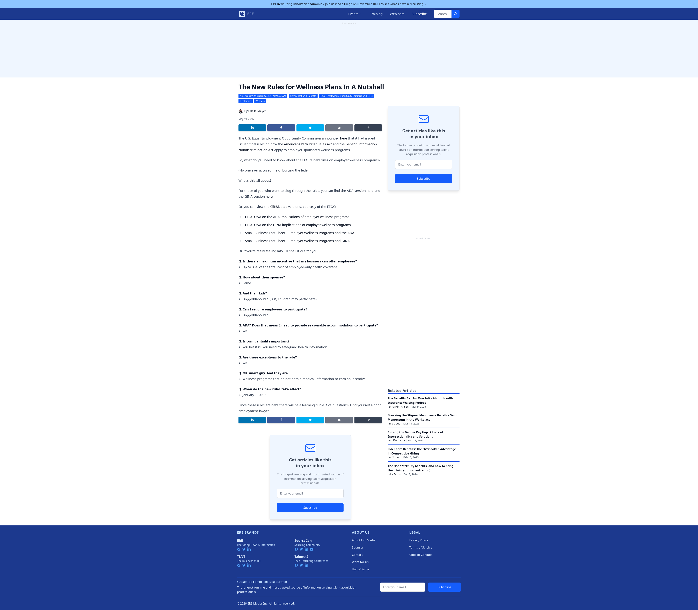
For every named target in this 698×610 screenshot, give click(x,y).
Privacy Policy (418, 540)
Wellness (260, 101)
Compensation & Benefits (303, 95)
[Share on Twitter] (310, 127)
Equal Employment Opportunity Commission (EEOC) (346, 95)
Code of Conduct (420, 555)
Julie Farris (394, 474)
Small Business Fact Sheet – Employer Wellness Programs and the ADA (299, 233)
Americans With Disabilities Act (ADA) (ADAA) (263, 95)
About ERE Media (363, 540)
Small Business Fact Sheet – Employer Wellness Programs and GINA (297, 241)
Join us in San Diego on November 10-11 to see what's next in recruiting (349, 4)
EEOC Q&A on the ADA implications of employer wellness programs (297, 217)
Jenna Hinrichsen (398, 406)
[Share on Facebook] (281, 127)
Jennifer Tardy (396, 440)
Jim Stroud (394, 423)
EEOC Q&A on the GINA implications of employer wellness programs (298, 225)
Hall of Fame (360, 569)
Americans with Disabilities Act (308, 144)
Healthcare (245, 101)
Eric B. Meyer (257, 111)
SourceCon (303, 540)
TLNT (241, 556)
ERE (240, 540)
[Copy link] (368, 127)
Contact (357, 555)
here (344, 138)
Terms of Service (420, 547)
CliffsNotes (278, 206)
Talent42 (301, 556)
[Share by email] (339, 127)
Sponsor (358, 547)
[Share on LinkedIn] (252, 127)
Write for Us (360, 562)
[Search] (456, 14)
